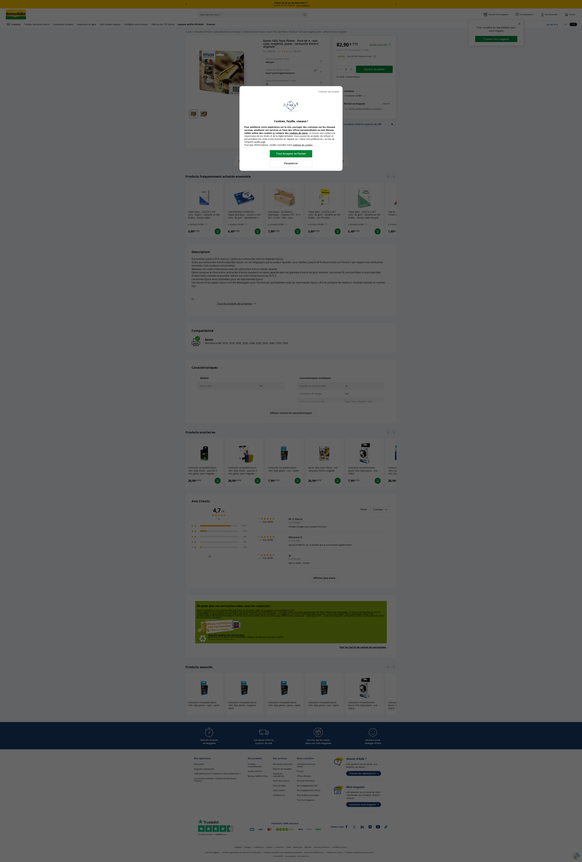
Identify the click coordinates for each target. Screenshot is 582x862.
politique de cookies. (303, 144)
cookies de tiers (298, 133)
